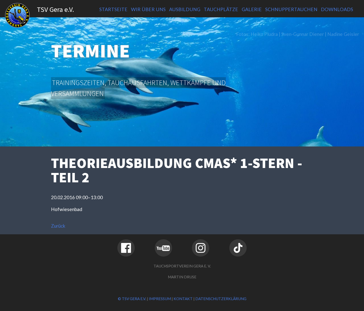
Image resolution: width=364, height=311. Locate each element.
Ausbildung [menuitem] (184, 9)
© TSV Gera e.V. (132, 298)
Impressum (160, 298)
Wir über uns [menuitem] (148, 9)
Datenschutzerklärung (220, 298)
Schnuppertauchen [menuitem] (291, 9)
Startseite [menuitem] (113, 9)
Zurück (58, 226)
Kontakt (183, 298)
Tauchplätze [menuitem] (221, 9)
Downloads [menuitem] (337, 9)
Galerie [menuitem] (252, 9)
